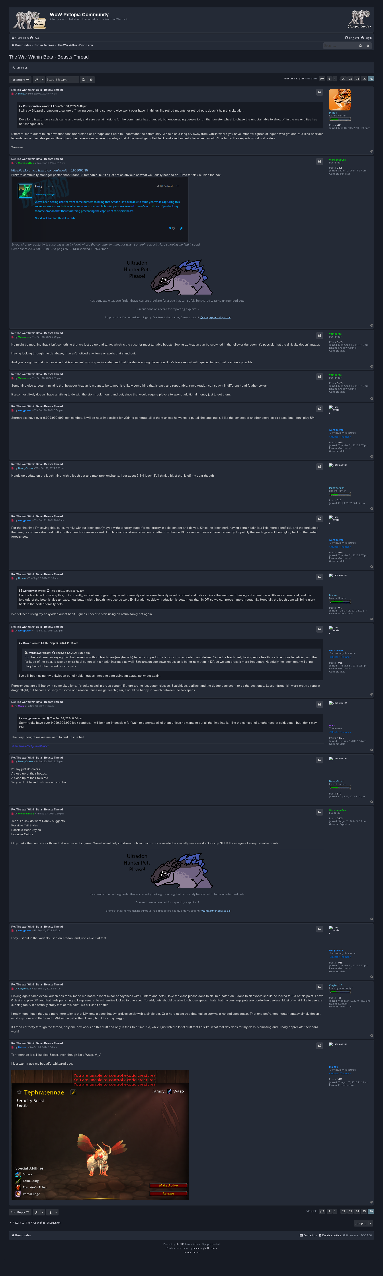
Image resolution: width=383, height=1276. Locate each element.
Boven (333, 595)
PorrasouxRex (32, 106)
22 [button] (343, 79)
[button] (322, 78)
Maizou (333, 1066)
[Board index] (30, 19)
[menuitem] (34, 38)
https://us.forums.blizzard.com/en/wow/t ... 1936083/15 (49, 170)
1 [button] (335, 79)
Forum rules (19, 67)
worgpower (336, 429)
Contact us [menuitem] (310, 1235)
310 (339, 500)
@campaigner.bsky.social (215, 317)
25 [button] (364, 79)
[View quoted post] (53, 106)
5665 (339, 341)
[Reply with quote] (319, 92)
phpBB (179, 1244)
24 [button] (357, 79)
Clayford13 (335, 985)
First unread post (294, 78)
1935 (339, 442)
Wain (332, 725)
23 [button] (350, 79)
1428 (339, 1079)
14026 (340, 737)
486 (339, 125)
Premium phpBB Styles (205, 1248)
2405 (339, 167)
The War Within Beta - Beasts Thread (49, 57)
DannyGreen (336, 487)
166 (339, 997)
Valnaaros (335, 333)
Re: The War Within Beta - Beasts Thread (37, 89)
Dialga (333, 112)
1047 (339, 607)
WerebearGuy (337, 159)
